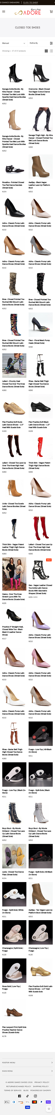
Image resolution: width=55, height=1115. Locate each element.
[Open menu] (6, 11)
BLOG (26, 1090)
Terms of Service (13, 1090)
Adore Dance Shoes (18, 1082)
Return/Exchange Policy (18, 1086)
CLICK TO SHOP (30, 2)
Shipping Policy (41, 1086)
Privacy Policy (42, 1082)
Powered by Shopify (40, 1090)
